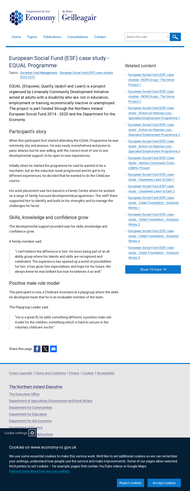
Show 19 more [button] (151, 269)
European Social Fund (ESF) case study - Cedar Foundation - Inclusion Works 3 (153, 236)
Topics (32, 37)
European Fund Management (38, 72)
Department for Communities (30, 407)
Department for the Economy (30, 421)
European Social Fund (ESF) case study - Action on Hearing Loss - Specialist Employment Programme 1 (154, 113)
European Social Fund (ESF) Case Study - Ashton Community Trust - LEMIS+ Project (152, 163)
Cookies (88, 373)
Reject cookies (130, 483)
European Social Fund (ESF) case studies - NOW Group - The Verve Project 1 (151, 80)
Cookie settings (15, 433)
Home (16, 37)
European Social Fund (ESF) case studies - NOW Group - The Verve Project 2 (151, 96)
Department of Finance (26, 428)
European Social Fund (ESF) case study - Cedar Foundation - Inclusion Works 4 (153, 253)
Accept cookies (164, 483)
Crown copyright (20, 373)
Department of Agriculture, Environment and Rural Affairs (50, 401)
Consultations (78, 37)
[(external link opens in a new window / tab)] (37, 349)
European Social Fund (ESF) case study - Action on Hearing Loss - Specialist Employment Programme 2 (154, 130)
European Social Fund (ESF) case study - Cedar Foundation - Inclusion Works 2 (153, 219)
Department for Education (28, 414)
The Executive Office (24, 394)
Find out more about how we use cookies (39, 471)
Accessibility (105, 373)
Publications (52, 37)
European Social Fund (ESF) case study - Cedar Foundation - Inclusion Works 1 (153, 203)
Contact (100, 37)
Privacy (74, 373)
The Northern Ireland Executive (35, 387)
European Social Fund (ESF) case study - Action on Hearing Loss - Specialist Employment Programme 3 (154, 146)
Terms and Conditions (50, 373)
